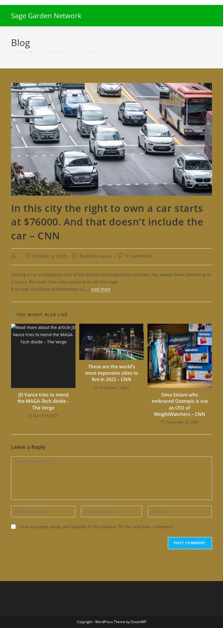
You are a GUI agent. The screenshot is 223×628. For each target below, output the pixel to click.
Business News (96, 256)
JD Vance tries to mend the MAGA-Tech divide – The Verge (43, 401)
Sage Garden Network (46, 15)
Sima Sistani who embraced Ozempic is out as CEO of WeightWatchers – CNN (180, 404)
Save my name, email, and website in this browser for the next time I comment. (97, 526)
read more (101, 289)
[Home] (13, 51)
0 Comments (138, 256)
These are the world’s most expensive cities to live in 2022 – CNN (111, 373)
